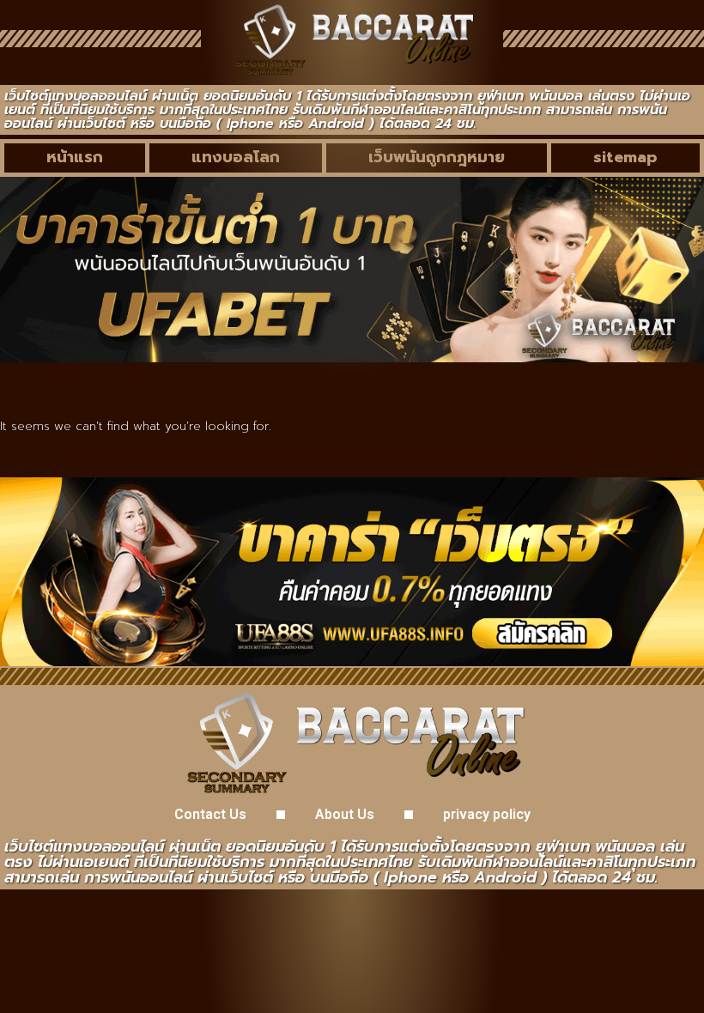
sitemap (625, 157)
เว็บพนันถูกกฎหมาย (436, 157)
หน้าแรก (74, 157)
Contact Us (210, 814)
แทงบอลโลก (235, 157)
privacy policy (487, 814)
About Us (344, 814)
